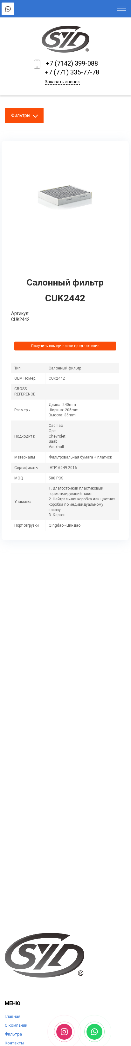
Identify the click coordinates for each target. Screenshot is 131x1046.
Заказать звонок (62, 81)
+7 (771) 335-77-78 (72, 72)
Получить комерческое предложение (65, 346)
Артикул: (20, 313)
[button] (113, 156)
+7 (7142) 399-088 (72, 63)
